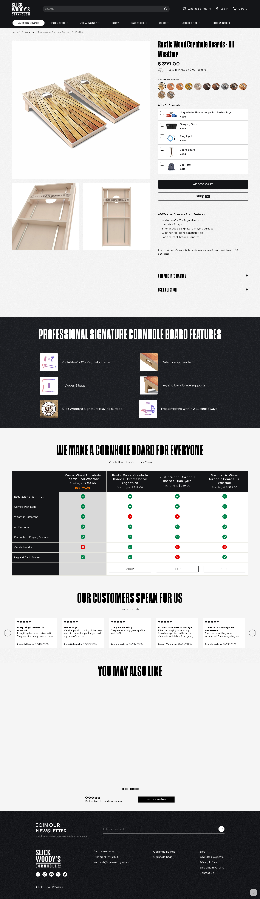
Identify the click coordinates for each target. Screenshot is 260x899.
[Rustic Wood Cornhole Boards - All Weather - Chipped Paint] (38, 759)
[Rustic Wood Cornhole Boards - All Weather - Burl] (25, 759)
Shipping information (172, 275)
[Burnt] (180, 86)
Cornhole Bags (162, 857)
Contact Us (207, 873)
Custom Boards (28, 22)
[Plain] (243, 86)
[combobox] (106, 9)
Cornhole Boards (164, 851)
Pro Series (58, 22)
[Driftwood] (198, 86)
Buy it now (203, 196)
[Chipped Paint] (189, 86)
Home (15, 32)
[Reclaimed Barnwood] (162, 95)
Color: (168, 79)
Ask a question (167, 289)
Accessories (189, 22)
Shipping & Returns (212, 867)
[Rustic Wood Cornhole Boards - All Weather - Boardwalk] (18, 759)
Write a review (156, 799)
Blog (202, 851)
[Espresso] (207, 86)
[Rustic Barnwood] (171, 95)
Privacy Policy (208, 862)
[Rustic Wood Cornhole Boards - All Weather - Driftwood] (45, 759)
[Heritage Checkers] (234, 86)
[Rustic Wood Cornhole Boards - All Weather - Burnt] (31, 759)
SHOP (130, 569)
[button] (7, 633)
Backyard (138, 22)
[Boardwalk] (162, 86)
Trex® (115, 22)
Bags (162, 22)
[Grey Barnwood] (225, 86)
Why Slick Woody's (212, 857)
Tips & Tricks (221, 22)
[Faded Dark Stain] (216, 86)
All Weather (89, 22)
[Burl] (171, 86)
